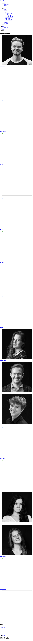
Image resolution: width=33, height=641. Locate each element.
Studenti (5, 12)
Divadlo (3, 26)
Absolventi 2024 (6, 22)
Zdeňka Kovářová (3, 589)
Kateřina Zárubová (3, 360)
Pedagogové (5, 11)
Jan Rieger (2, 164)
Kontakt (3, 25)
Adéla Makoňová (2, 523)
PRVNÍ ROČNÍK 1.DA (9, 13)
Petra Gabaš (2, 262)
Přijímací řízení (6, 5)
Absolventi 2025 (6, 23)
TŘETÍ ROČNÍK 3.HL (9, 21)
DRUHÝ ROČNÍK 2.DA (9, 15)
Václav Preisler (2, 458)
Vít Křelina (2, 425)
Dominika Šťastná (3, 556)
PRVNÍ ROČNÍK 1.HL (9, 20)
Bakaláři (5, 7)
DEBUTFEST (6, 27)
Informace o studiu (6, 4)
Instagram (3, 634)
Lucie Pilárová (2, 491)
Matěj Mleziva (2, 66)
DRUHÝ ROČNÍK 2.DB (9, 16)
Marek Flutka (2, 229)
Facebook (3, 635)
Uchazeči (3, 3)
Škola (3, 8)
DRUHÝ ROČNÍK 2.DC (9, 17)
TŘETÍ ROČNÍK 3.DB (9, 18)
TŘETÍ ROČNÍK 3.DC (9, 19)
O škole (5, 9)
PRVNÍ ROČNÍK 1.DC (9, 14)
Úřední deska (5, 10)
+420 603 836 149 (2, 627)
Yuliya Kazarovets (3, 327)
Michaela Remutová (3, 131)
